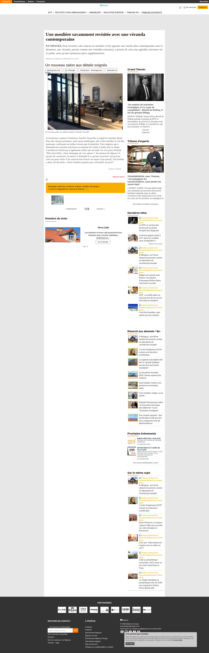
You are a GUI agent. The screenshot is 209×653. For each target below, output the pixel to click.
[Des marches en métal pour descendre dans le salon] (123, 125)
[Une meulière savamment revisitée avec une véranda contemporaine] (57, 200)
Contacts (88, 627)
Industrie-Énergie (114, 13)
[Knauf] (136, 610)
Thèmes (51, 643)
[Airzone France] (115, 610)
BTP (50, 13)
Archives (51, 637)
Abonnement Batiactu (93, 633)
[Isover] (94, 610)
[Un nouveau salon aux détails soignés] (47, 125)
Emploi (31, 1)
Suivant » (101, 209)
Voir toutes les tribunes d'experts (145, 204)
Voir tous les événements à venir (145, 463)
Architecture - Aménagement (91, 70)
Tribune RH (133, 13)
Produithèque (19, 1)
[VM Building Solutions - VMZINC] (83, 610)
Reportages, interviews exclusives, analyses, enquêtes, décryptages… (74, 187)
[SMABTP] (72, 610)
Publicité (88, 630)
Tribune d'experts (152, 13)
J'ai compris (130, 644)
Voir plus (145, 130)
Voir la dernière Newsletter (58, 634)
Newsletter (203, 1)
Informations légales (93, 641)
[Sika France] (104, 610)
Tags (57, 643)
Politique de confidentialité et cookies (99, 647)
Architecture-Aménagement (71, 13)
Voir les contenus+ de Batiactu (59, 640)
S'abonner (203, 7)
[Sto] (147, 610)
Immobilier (95, 13)
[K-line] (62, 610)
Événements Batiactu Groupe (96, 638)
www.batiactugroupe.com (129, 626)
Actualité (6, 1)
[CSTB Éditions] (126, 610)
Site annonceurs (91, 644)
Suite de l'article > (119, 177)
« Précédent (71, 209)
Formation (41, 1)
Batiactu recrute (91, 636)
